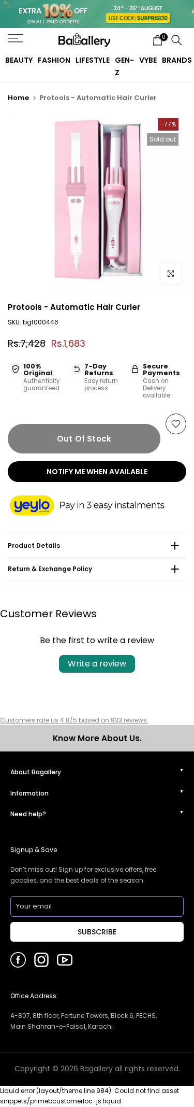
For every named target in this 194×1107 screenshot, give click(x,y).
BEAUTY (19, 60)
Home (18, 97)
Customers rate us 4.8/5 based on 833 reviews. (74, 720)
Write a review (97, 664)
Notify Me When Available (97, 471)
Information (29, 793)
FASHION (54, 60)
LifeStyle (93, 60)
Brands (177, 60)
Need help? (28, 814)
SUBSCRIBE (97, 932)
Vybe (148, 60)
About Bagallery (35, 772)
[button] (97, 506)
